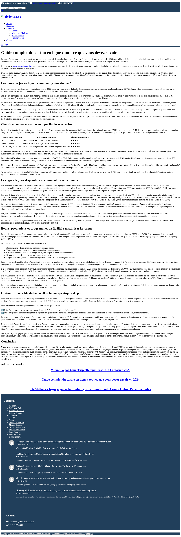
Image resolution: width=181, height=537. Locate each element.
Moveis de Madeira (20, 33)
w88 (18, 442)
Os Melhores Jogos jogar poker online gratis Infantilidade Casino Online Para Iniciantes (90, 389)
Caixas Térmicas (16, 413)
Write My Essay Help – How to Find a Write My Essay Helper (70, 490)
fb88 (18, 466)
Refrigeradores (18, 38)
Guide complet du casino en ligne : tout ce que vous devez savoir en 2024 (90, 379)
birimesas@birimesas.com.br (44, 3)
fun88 (18, 454)
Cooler (14, 31)
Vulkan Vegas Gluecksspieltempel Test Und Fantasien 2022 (90, 370)
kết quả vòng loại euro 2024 (27, 478)
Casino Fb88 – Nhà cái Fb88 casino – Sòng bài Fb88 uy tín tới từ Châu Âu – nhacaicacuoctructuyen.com (67, 442)
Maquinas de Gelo (16, 422)
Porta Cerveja (14, 432)
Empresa (10, 26)
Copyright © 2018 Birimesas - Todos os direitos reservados (25, 533)
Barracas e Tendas (16, 410)
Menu (5, 45)
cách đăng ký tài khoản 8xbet (28, 490)
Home (9, 23)
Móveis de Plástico (17, 430)
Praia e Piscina (18, 35)
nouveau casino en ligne (23, 66)
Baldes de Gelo (15, 408)
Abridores (13, 406)
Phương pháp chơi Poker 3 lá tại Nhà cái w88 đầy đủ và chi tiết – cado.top (54, 466)
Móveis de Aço (15, 425)
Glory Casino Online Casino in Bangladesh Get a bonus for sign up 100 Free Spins (59, 454)
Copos (11, 420)
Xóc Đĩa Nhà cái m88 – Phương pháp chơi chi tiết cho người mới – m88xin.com (76, 478)
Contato (9, 40)
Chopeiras (13, 415)
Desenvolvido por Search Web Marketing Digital (72, 533)
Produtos (10, 28)
